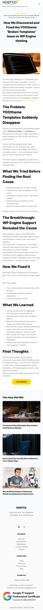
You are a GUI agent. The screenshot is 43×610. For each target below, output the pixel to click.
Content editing (21, 547)
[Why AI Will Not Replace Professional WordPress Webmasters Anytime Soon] (21, 477)
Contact (21, 549)
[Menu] (39, 4)
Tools (21, 561)
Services (21, 539)
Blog (21, 569)
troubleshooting (29, 101)
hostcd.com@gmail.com (27, 588)
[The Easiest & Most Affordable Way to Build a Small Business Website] (21, 411)
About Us (21, 563)
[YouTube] (19, 527)
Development (21, 541)
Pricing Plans (21, 566)
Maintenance (21, 544)
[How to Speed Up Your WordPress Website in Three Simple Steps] (21, 444)
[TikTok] (24, 527)
